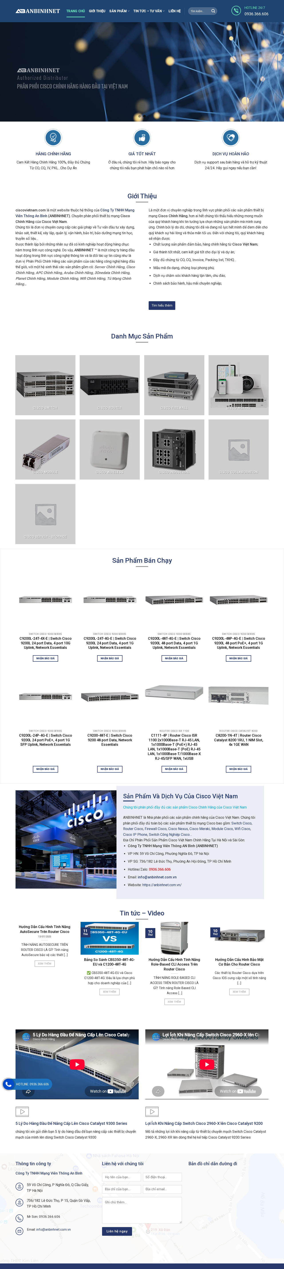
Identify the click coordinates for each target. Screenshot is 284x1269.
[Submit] (213, 11)
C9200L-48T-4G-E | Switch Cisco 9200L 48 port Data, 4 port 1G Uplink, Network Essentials (174, 643)
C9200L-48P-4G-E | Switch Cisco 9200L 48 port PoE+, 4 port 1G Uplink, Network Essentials (238, 643)
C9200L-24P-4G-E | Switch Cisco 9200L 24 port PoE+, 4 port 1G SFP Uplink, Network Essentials (45, 740)
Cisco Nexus (178, 829)
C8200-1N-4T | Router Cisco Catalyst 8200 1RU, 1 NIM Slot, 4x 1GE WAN (238, 740)
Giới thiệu (97, 11)
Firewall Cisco (156, 829)
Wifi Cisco (242, 829)
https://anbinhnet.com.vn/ (162, 885)
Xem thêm (44, 963)
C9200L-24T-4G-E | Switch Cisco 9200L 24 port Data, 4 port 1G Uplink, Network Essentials (110, 643)
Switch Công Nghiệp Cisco (169, 834)
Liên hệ (175, 11)
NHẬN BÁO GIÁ (45, 658)
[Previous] (11, 72)
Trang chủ (76, 11)
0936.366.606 (160, 869)
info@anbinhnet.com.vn (157, 877)
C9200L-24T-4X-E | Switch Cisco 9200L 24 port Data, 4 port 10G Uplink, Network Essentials (46, 643)
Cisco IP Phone (135, 834)
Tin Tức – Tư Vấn (148, 11)
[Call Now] (8, 1084)
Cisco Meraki (199, 829)
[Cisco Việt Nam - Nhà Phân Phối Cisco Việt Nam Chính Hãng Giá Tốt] (38, 11)
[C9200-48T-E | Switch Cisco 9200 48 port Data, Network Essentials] (110, 696)
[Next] (273, 72)
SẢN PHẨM (117, 11)
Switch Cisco (241, 823)
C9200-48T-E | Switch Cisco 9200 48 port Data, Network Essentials (109, 740)
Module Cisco (222, 829)
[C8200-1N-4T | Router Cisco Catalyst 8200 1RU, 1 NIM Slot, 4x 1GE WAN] (238, 696)
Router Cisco (133, 829)
